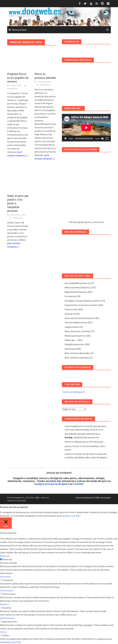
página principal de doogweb (52, 483)
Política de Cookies (102, 497)
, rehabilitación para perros (82, 437)
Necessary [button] (5, 555)
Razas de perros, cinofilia (77, 331)
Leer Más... (76, 515)
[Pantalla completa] (107, 138)
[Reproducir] (65, 138)
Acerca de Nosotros (84, 497)
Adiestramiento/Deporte (77, 287)
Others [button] (3, 631)
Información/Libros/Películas (79, 318)
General (68, 313)
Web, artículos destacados (77, 353)
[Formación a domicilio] (86, 83)
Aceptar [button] (67, 515)
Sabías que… (71, 340)
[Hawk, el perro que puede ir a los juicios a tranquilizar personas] (18, 180)
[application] (86, 127)
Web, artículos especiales (77, 357)
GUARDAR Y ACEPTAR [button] (10, 642)
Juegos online (71, 326)
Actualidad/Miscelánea (76, 283)
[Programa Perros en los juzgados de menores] (18, 62)
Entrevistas (70, 296)
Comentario (12, 88)
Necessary (7, 559)
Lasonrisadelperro (74, 426)
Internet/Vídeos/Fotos (76, 322)
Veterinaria (70, 348)
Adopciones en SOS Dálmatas (89, 441)
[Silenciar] (102, 138)
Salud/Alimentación (74, 344)
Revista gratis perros (75, 335)
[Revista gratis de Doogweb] (86, 187)
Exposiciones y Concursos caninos (81, 305)
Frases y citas (71, 309)
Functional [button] (5, 576)
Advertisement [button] (7, 618)
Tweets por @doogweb (73, 391)
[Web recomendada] (86, 252)
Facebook (78, 483)
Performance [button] (6, 590)
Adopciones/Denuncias (76, 291)
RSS (37, 497)
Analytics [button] (4, 604)
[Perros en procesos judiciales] (45, 62)
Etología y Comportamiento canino (82, 300)
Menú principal (19, 29)
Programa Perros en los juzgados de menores (17, 77)
